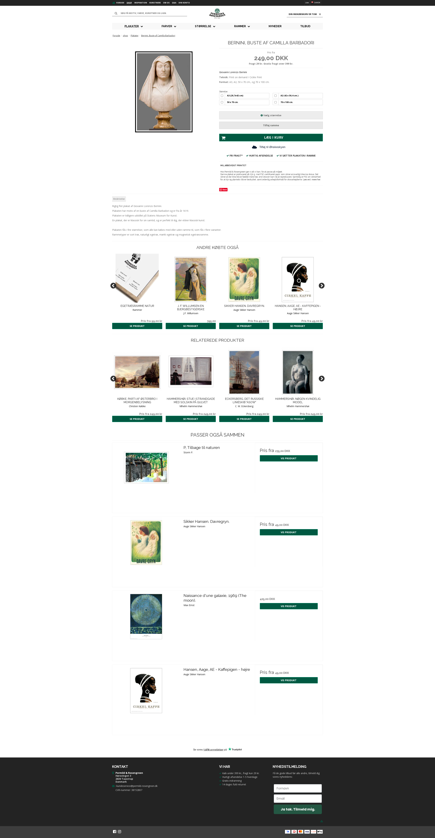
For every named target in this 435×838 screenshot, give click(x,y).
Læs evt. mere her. (312, 179)
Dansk (317, 2)
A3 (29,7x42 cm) (235, 95)
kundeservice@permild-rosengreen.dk (137, 786)
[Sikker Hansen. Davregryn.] (146, 550)
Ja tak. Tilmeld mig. (298, 809)
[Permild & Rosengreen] (217, 13)
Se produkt (137, 326)
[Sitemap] (321, 821)
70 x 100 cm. (287, 102)
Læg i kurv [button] (273, 137)
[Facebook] (114, 831)
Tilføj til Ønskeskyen (272, 147)
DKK (307, 3)
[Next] (322, 286)
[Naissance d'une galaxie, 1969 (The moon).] (146, 625)
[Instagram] (119, 831)
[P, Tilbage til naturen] (146, 477)
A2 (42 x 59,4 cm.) (289, 95)
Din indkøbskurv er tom (303, 14)
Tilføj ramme (271, 125)
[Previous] (113, 286)
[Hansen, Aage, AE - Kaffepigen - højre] (146, 698)
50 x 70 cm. (232, 102)
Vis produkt (289, 458)
